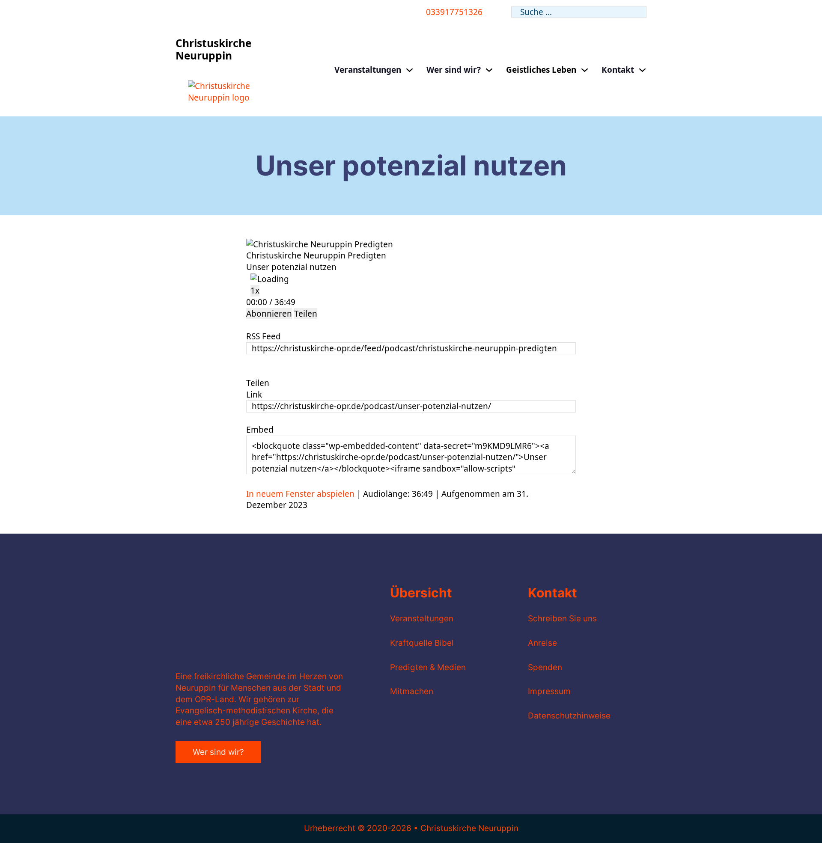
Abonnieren (269, 313)
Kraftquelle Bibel (422, 643)
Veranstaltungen (367, 69)
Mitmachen (411, 691)
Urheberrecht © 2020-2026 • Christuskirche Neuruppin (411, 828)
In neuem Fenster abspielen (300, 493)
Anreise (542, 643)
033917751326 (454, 12)
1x (254, 290)
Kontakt (618, 69)
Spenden (545, 667)
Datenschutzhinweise (569, 716)
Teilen (305, 313)
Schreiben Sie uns (562, 618)
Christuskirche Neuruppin (213, 49)
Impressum (549, 691)
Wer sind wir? (453, 69)
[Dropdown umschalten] (409, 70)
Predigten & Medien (428, 667)
